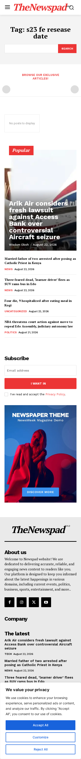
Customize (40, 737)
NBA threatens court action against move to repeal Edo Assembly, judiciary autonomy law (38, 324)
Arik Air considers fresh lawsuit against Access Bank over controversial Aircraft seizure (38, 220)
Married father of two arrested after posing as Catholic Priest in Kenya (40, 260)
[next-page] (14, 344)
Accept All (40, 725)
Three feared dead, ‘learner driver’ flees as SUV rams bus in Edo (38, 679)
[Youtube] (46, 602)
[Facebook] (9, 602)
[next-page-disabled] (75, 89)
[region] (40, 720)
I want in (38, 383)
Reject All (40, 749)
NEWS (8, 269)
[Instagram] (22, 602)
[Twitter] (34, 602)
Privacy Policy (55, 394)
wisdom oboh (19, 244)
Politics (10, 332)
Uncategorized (15, 311)
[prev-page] (6, 89)
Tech (8, 654)
